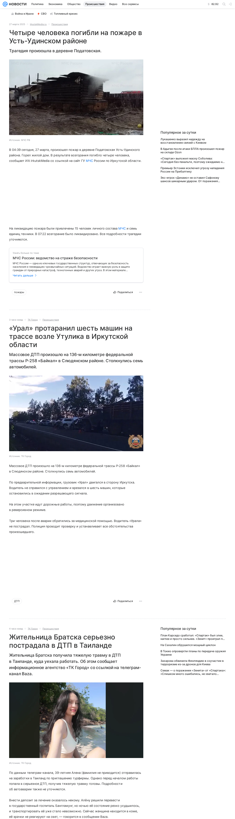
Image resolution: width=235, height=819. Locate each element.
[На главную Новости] (17, 4)
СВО (44, 13)
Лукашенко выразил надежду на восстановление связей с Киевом (183, 140)
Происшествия (59, 24)
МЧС (89, 161)
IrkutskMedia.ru (38, 24)
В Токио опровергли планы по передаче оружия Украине (193, 652)
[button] (76, 97)
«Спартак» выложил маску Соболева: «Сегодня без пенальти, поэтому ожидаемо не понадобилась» (192, 160)
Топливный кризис (66, 13)
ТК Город (33, 319)
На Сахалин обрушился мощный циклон (188, 645)
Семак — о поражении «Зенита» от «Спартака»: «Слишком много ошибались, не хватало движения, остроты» (193, 672)
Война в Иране (24, 13)
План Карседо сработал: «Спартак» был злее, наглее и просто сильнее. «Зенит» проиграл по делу (192, 637)
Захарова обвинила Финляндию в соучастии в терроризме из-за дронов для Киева (192, 662)
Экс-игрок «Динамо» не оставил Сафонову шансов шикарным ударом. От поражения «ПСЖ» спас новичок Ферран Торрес (190, 179)
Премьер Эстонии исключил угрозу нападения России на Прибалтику (192, 169)
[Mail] (5, 4)
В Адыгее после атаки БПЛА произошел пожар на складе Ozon (192, 150)
